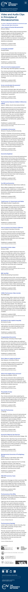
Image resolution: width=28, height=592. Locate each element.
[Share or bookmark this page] (15, 572)
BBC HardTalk (4, 273)
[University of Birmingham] (8, 558)
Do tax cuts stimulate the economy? (10, 85)
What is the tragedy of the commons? (11, 373)
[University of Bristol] (7, 548)
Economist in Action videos (8, 247)
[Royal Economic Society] (21, 548)
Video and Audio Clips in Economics (10, 25)
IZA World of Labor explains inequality (11, 320)
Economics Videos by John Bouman (10, 434)
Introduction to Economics (8, 129)
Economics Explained (6, 153)
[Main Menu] (25, 3)
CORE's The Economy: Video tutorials (11, 293)
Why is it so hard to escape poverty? (10, 67)
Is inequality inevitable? (7, 48)
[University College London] (21, 562)
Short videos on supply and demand (10, 358)
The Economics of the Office (8, 494)
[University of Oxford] (7, 562)
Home (4, 23)
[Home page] (9, 6)
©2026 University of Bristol (8, 580)
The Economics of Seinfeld (8, 523)
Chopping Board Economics (8, 337)
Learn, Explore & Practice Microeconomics (12, 27)
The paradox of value (6, 391)
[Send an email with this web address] (4, 572)
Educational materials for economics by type (17, 23)
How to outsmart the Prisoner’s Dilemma (12, 227)
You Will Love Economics (7, 183)
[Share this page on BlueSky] (11, 572)
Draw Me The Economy (7, 410)
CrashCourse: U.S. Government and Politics (12, 201)
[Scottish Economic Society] (12, 553)
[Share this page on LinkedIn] (8, 572)
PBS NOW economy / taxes (8, 476)
